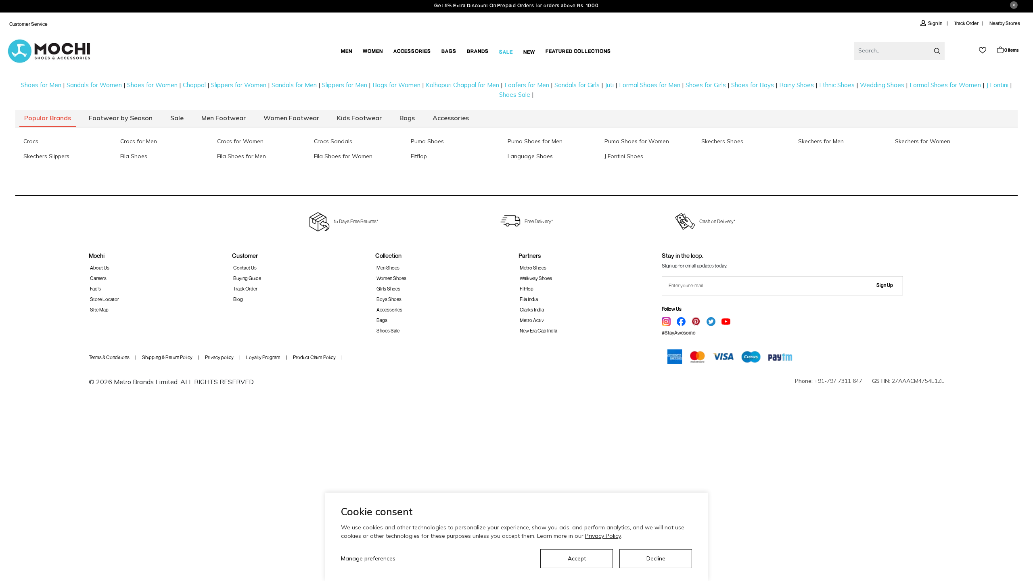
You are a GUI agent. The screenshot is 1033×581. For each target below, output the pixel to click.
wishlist (983, 50)
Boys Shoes (388, 299)
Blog (238, 299)
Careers (98, 278)
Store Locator (104, 299)
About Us (99, 268)
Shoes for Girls (706, 85)
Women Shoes (391, 278)
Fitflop (526, 289)
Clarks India (532, 310)
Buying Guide (247, 278)
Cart (1011, 49)
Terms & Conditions (109, 357)
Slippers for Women (238, 85)
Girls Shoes (388, 289)
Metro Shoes (533, 268)
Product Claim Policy (314, 357)
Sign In (935, 23)
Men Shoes (387, 268)
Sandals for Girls (577, 85)
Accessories (389, 310)
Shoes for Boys (752, 85)
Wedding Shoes (882, 85)
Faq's (95, 289)
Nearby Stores (1004, 23)
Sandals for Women (94, 85)
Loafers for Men (526, 85)
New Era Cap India (538, 331)
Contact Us (245, 268)
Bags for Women (396, 85)
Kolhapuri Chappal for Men (462, 85)
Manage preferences (368, 558)
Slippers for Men (344, 85)
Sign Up (884, 285)
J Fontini (997, 85)
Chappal (194, 85)
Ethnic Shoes (837, 85)
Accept (577, 558)
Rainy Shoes (796, 85)
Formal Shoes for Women (945, 85)
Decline (655, 558)
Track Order (966, 23)
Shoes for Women (152, 85)
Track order (245, 289)
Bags (381, 320)
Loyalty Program (263, 357)
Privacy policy (219, 357)
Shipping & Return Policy (167, 357)
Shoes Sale (514, 94)
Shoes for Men (41, 85)
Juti (609, 85)
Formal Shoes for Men (649, 85)
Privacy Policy (603, 535)
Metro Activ (532, 320)
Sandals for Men (294, 85)
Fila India (529, 299)
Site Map (99, 310)
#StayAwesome (678, 333)
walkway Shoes (536, 278)
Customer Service (28, 24)
